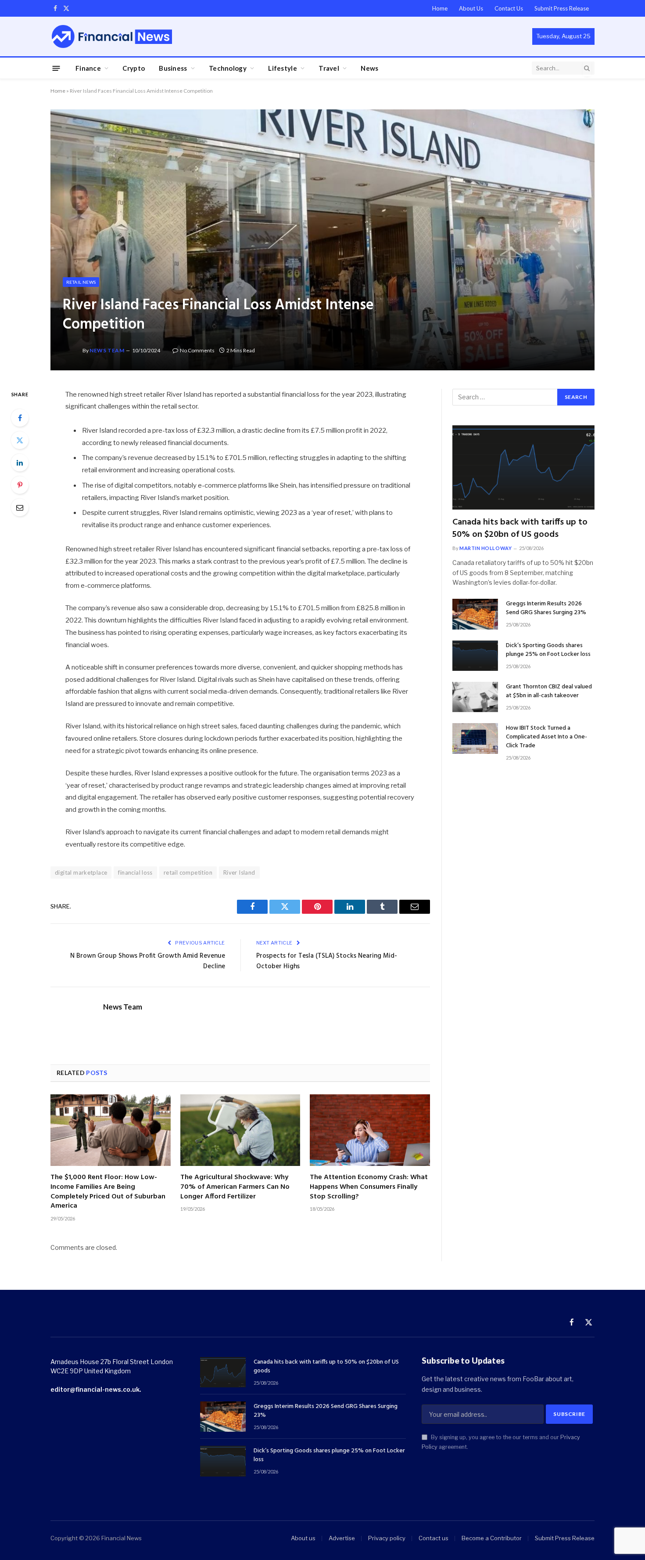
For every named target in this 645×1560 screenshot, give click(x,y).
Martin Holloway (485, 548)
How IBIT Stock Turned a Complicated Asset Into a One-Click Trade (546, 737)
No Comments (197, 350)
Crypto (133, 68)
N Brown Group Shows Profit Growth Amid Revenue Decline (147, 961)
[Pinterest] (20, 485)
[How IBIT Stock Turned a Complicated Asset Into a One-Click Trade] (475, 738)
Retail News (81, 282)
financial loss (135, 872)
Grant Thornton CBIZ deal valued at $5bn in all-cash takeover (549, 691)
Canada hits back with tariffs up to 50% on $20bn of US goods (520, 528)
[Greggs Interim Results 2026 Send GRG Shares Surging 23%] (475, 614)
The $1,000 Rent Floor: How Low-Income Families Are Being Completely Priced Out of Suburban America (107, 1192)
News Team (107, 350)
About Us (471, 8)
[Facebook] (20, 418)
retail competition (188, 872)
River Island (239, 872)
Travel (329, 68)
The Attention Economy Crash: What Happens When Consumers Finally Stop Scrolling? (369, 1187)
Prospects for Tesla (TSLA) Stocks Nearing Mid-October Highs (326, 961)
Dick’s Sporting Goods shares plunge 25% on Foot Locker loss (548, 650)
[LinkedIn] (20, 462)
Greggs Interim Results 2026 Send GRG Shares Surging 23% (546, 608)
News (369, 68)
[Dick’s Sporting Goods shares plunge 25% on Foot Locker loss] (475, 656)
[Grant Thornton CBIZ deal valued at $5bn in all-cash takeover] (475, 697)
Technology (228, 68)
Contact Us (508, 8)
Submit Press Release (561, 8)
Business (173, 68)
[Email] (20, 507)
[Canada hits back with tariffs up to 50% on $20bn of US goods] (523, 467)
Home (440, 8)
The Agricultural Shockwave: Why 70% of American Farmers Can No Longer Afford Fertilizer (235, 1187)
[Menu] (56, 68)
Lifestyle (282, 68)
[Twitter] (20, 440)
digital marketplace (81, 872)
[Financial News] (111, 36)
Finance (88, 68)
